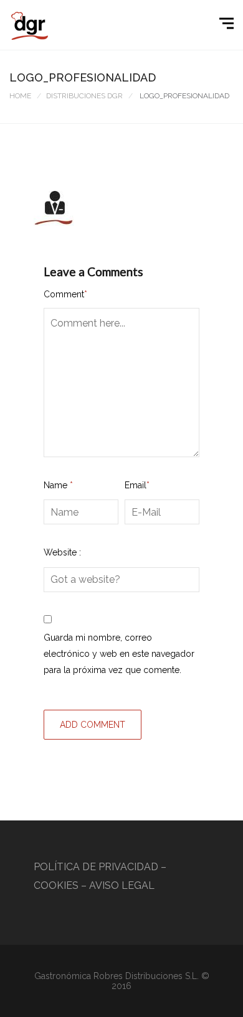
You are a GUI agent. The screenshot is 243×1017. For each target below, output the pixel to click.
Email (137, 485)
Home (20, 95)
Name (58, 485)
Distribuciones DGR (84, 95)
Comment (65, 294)
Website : (62, 552)
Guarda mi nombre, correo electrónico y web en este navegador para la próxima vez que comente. (119, 654)
